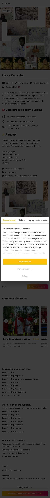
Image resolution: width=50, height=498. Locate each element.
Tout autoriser (25, 262)
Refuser (25, 276)
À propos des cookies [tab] (38, 220)
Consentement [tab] (9, 220)
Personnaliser (23, 269)
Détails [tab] (22, 220)
